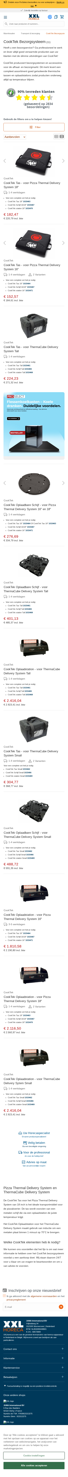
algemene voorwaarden (44, 1296)
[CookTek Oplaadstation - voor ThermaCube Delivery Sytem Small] (34, 1057)
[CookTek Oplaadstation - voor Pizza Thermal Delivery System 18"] (34, 975)
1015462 (26, 769)
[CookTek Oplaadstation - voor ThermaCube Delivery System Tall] (34, 647)
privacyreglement (16, 1299)
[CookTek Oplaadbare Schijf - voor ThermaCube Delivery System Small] (34, 810)
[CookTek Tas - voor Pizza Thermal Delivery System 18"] (34, 161)
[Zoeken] (6, 23)
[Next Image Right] (63, 161)
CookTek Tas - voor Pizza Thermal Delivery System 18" (32, 185)
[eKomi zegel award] (11, 92)
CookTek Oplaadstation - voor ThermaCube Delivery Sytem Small (32, 1081)
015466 (28, 772)
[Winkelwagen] (62, 17)
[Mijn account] (50, 17)
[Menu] (5, 17)
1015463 (26, 201)
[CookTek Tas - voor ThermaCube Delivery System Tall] (34, 325)
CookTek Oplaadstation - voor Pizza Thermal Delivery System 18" (27, 999)
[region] (34, 1451)
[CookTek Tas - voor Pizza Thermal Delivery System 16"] (34, 243)
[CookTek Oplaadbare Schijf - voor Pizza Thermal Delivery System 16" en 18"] (34, 483)
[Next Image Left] (4, 161)
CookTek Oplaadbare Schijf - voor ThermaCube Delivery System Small (27, 835)
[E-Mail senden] (61, 1306)
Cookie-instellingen (34, 1455)
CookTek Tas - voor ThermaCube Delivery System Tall (31, 349)
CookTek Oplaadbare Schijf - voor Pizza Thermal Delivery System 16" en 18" (30, 507)
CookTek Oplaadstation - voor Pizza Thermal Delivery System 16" (27, 917)
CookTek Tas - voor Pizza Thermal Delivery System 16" (32, 267)
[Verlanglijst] (56, 17)
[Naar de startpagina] (34, 17)
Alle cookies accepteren (34, 1465)
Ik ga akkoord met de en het (36, 1298)
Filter (37, 127)
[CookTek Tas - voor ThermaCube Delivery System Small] (34, 729)
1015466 (29, 855)
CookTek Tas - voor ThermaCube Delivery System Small (31, 753)
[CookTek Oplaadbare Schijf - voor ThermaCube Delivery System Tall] (34, 565)
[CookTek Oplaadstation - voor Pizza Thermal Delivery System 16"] (34, 893)
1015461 (26, 365)
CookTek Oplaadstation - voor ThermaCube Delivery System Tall (32, 671)
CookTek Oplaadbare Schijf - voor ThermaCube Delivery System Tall (26, 589)
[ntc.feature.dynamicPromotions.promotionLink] (34, 426)
